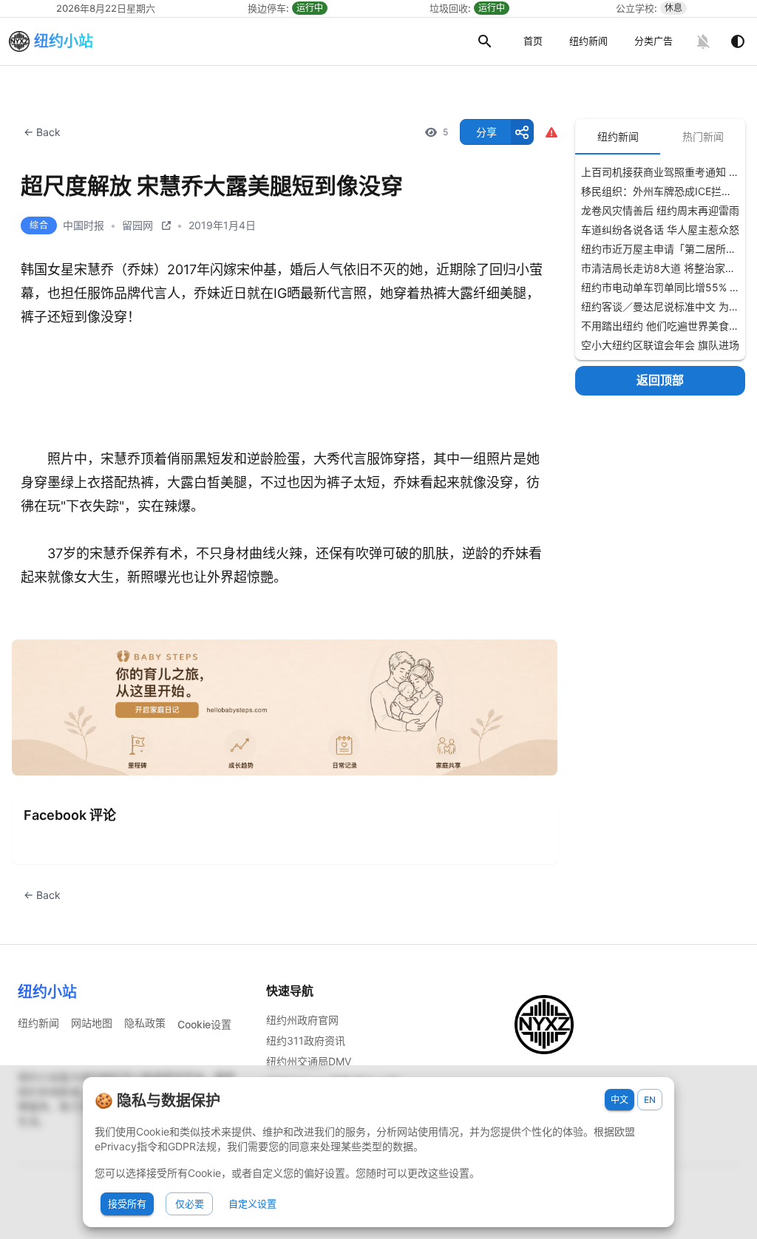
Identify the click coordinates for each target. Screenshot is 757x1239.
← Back (42, 132)
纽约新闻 (588, 41)
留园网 (137, 225)
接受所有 (127, 1203)
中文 (619, 1099)
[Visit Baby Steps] (284, 707)
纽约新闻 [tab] (618, 136)
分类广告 (653, 41)
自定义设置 (252, 1203)
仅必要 (189, 1203)
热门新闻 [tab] (703, 136)
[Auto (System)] (737, 41)
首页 (533, 41)
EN (650, 1099)
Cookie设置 (204, 1024)
